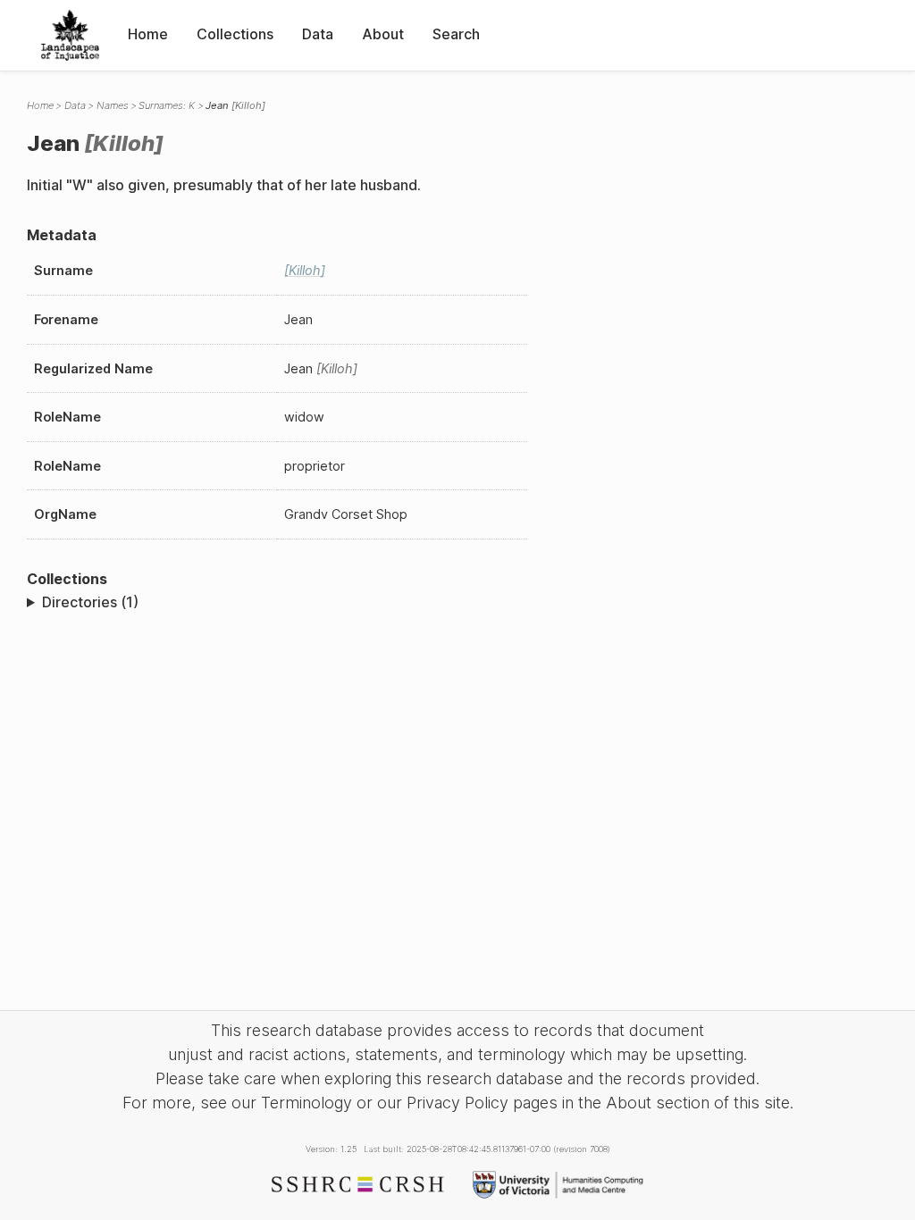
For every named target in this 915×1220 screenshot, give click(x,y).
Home (148, 34)
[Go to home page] (70, 35)
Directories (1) (90, 602)
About (383, 34)
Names (113, 105)
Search (456, 34)
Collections (235, 34)
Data (317, 34)
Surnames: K (167, 105)
